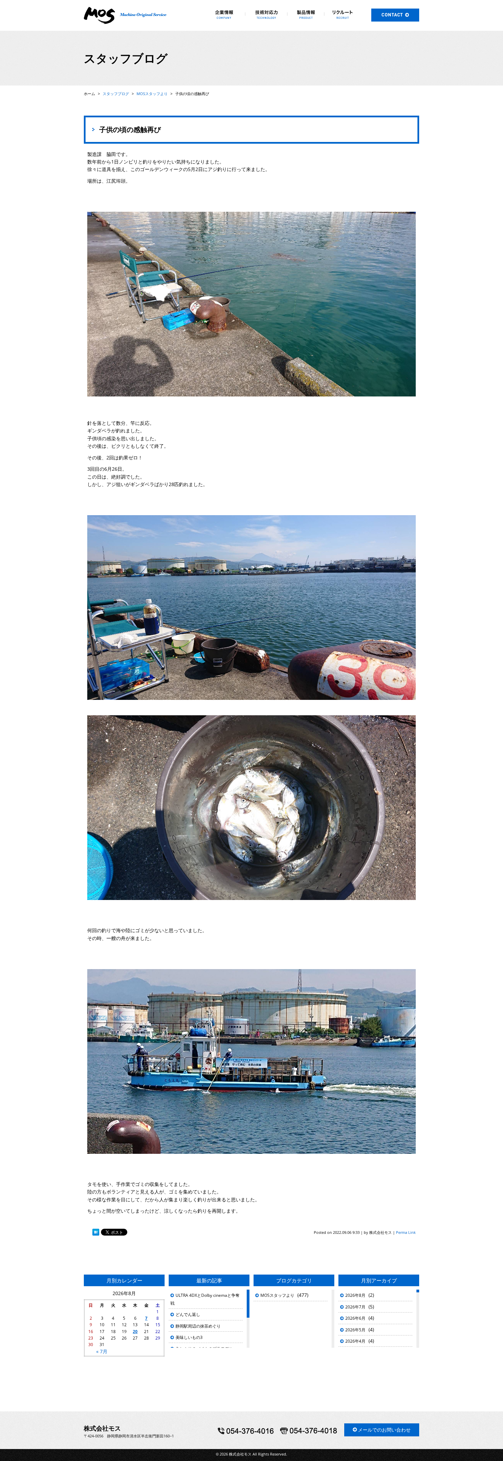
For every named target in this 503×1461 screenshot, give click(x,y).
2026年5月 (355, 1330)
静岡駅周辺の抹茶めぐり (198, 1326)
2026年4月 (355, 1341)
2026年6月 (355, 1318)
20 (135, 1331)
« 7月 (101, 1351)
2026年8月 (355, 1295)
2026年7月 (355, 1307)
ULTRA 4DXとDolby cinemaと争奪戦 (205, 1299)
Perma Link (406, 1232)
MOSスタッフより (277, 1295)
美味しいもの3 (189, 1337)
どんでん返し (188, 1314)
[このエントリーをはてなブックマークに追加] (95, 1232)
